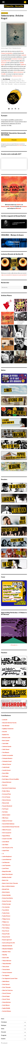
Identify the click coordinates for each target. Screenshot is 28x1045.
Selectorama (12, 82)
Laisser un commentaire (20, 84)
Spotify (7, 206)
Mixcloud (18, 208)
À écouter (3, 1032)
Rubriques (3, 1025)
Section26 (4, 1043)
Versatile (3, 74)
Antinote (23, 55)
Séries (2, 1028)
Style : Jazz (4, 84)
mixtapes (24, 206)
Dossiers (3, 1038)
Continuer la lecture (17, 76)
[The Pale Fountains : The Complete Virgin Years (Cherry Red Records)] (20, 357)
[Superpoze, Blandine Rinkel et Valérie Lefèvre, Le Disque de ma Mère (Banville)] (7, 344)
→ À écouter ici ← (14, 645)
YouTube (12, 206)
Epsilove (23, 64)
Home (2, 1018)
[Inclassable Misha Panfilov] (20, 331)
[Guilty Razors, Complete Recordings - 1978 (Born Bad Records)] (7, 357)
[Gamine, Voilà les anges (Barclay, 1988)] (7, 331)
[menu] (3, 2)
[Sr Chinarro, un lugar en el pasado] (20, 344)
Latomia (20, 59)
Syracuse (3, 62)
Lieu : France (5, 82)
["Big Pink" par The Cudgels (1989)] (20, 318)
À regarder (3, 1035)
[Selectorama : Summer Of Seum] (20, 305)
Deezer (3, 206)
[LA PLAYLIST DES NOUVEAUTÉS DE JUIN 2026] (7, 318)
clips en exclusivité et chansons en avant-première (13, 275)
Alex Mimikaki (6, 79)
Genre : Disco (21, 80)
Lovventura (14, 59)
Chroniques (4, 1022)
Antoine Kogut (13, 80)
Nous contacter (19, 145)
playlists (18, 204)
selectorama (4, 13)
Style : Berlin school (21, 82)
